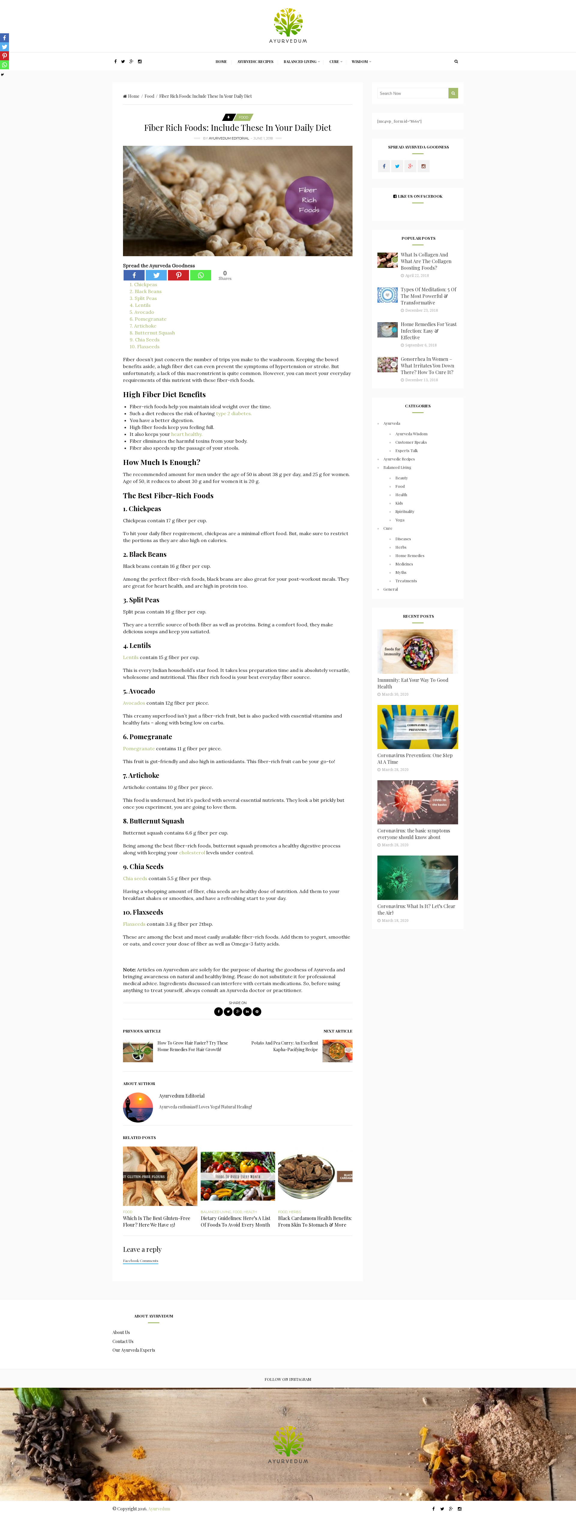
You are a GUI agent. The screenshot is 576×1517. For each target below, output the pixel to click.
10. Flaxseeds (145, 346)
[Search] (456, 61)
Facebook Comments (140, 1260)
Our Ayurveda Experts (133, 1350)
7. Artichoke (143, 326)
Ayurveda (391, 423)
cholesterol (192, 853)
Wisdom (360, 61)
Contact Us (123, 1341)
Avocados (134, 703)
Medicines (404, 563)
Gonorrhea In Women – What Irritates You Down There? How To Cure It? (427, 365)
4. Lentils (140, 305)
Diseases (403, 538)
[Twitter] (156, 275)
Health (250, 1212)
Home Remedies (409, 555)
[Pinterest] (178, 275)
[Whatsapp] (200, 275)
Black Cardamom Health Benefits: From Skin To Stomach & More (315, 1221)
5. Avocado (142, 312)
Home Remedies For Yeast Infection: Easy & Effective (429, 330)
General (390, 589)
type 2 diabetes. (233, 413)
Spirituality (405, 511)
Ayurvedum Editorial (229, 138)
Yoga (399, 519)
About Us (121, 1332)
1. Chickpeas (143, 284)
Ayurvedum (159, 1509)
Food (149, 96)
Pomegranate (139, 748)
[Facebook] (134, 275)
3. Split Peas (143, 298)
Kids (399, 502)
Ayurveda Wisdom (411, 433)
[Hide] (2, 74)
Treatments (406, 580)
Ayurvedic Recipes (255, 61)
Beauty (401, 477)
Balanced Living (300, 61)
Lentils (131, 657)
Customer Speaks (411, 442)
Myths (400, 572)
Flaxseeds (135, 924)
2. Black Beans (146, 291)
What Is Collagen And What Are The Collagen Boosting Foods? (426, 261)
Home (221, 61)
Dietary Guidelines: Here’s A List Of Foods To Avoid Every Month (235, 1221)
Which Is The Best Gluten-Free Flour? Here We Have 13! (156, 1221)
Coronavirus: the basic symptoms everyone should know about (413, 833)
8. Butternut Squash (152, 333)
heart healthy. (186, 434)
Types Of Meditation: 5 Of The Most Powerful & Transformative (428, 296)
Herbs (295, 1212)
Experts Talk (406, 450)
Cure (334, 61)
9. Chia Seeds (145, 340)
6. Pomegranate (148, 319)
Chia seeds (135, 878)
